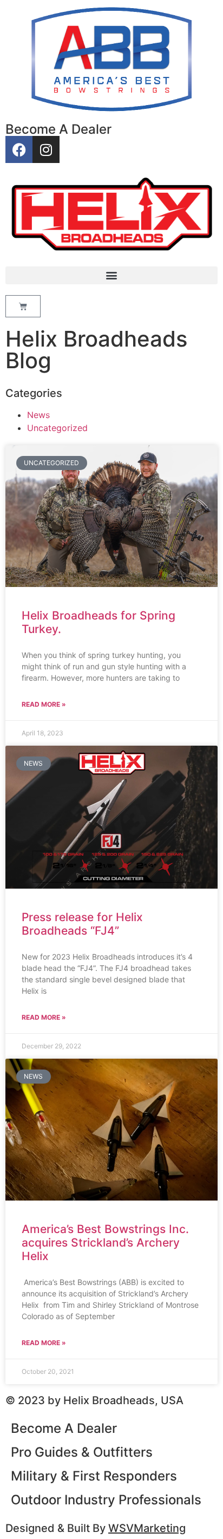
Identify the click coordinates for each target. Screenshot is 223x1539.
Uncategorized (57, 427)
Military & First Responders (94, 1476)
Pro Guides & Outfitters (82, 1452)
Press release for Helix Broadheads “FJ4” (82, 923)
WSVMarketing (147, 1528)
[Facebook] (18, 149)
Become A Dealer (58, 129)
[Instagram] (46, 149)
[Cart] (23, 306)
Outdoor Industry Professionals (106, 1500)
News (38, 414)
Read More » (44, 704)
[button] (111, 275)
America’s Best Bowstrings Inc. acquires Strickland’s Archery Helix (105, 1242)
